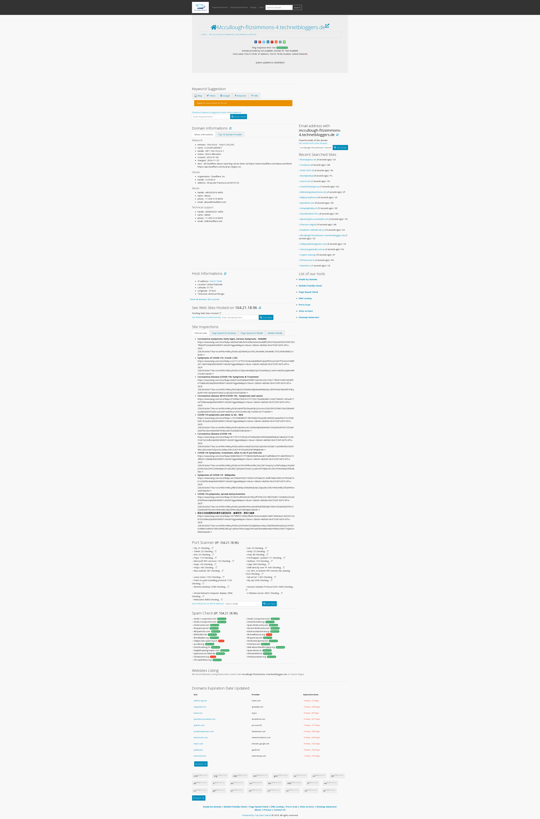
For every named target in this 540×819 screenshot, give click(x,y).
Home (203, 34)
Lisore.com (305, 181)
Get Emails (341, 147)
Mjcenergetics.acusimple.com (314, 219)
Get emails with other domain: (313, 143)
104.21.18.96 (215, 281)
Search (297, 7)
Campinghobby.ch (308, 208)
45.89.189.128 (307, 170)
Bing (199, 95)
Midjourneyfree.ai (308, 197)
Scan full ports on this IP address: (208, 603)
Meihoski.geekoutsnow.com (313, 192)
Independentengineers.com (313, 243)
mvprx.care (198, 743)
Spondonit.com (307, 202)
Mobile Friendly (275, 333)
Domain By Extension (239, 7)
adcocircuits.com (201, 737)
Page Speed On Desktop (224, 333)
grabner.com (199, 725)
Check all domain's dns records (204, 299)
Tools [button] (261, 7)
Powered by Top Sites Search (256, 815)
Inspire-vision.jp (307, 254)
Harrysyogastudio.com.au (312, 249)
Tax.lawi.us (305, 164)
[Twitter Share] (264, 41)
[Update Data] (230, 128)
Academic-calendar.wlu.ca (312, 229)
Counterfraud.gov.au (310, 186)
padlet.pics (198, 750)
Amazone (241, 95)
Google (226, 95)
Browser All (200, 763)
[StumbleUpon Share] (276, 41)
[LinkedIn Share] (268, 41)
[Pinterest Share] (272, 41)
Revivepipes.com (308, 159)
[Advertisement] (243, 244)
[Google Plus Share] (260, 41)
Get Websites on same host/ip (206, 317)
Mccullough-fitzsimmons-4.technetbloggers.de (232, 34)
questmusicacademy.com (204, 719)
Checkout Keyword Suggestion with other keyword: (216, 112)
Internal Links (200, 333)
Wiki (256, 95)
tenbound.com (200, 756)
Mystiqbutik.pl (306, 175)
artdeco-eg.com (200, 700)
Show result (240, 116)
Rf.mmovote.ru (307, 260)
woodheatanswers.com (204, 731)
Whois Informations (203, 134)
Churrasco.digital (308, 224)
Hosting (253, 7)
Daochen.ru (305, 265)
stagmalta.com (200, 707)
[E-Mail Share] (284, 41)
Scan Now (267, 317)
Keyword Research (220, 7)
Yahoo (212, 95)
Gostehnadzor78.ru (309, 213)
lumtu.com (198, 713)
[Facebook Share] (255, 41)
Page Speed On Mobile (252, 333)
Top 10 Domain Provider (230, 134)
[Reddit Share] (280, 41)
